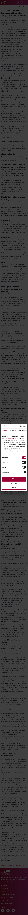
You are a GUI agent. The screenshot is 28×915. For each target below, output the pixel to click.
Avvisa (14, 487)
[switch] (24, 462)
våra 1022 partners (11, 438)
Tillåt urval (14, 483)
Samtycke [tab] (4, 430)
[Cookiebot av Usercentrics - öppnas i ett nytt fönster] (19, 426)
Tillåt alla (14, 479)
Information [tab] (12, 430)
